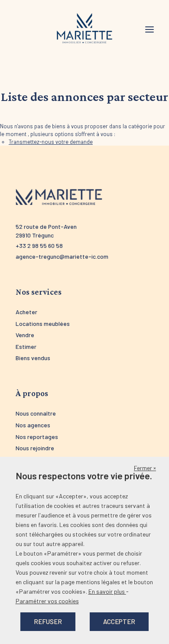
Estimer (26, 346)
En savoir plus (107, 591)
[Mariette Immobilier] (84, 29)
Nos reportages (37, 436)
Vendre (25, 334)
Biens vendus (33, 357)
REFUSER (48, 621)
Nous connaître (36, 413)
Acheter (26, 311)
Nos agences (33, 425)
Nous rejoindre (35, 448)
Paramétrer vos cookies (47, 601)
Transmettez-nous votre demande (51, 141)
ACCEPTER (119, 621)
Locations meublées (43, 323)
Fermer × (145, 468)
